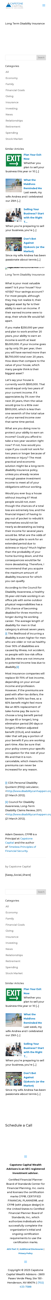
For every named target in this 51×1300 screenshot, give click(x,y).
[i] (6, 633)
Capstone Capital (20, 866)
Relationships (14, 120)
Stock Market (14, 138)
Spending (12, 132)
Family (10, 84)
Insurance (12, 102)
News (9, 114)
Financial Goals (15, 90)
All (7, 72)
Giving (9, 96)
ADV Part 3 (12, 1249)
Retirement (13, 126)
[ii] (17, 667)
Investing (12, 108)
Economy (12, 78)
